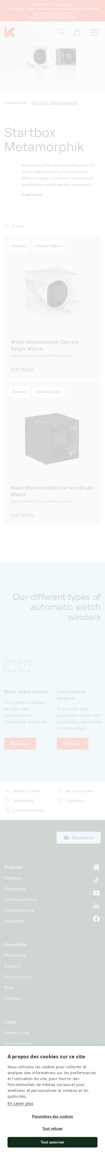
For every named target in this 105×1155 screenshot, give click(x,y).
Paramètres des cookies (52, 1116)
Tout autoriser (53, 1142)
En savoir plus (20, 1103)
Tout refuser (52, 1129)
